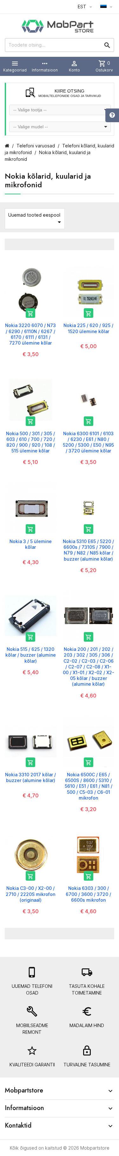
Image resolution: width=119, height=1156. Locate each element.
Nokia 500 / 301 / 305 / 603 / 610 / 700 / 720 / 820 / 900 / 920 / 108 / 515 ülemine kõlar (30, 442)
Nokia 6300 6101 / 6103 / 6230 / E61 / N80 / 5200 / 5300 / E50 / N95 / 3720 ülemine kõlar (88, 442)
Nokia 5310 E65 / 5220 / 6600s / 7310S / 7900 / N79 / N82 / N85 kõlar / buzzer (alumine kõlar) (88, 550)
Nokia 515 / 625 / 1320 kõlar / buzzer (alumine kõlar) (30, 654)
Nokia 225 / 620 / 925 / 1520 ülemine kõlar (88, 328)
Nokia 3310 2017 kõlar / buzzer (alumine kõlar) (30, 777)
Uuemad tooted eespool (35, 219)
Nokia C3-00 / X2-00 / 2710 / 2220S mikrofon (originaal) (30, 893)
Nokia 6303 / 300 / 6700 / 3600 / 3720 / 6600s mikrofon (88, 893)
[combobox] (60, 110)
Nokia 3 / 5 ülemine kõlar (31, 544)
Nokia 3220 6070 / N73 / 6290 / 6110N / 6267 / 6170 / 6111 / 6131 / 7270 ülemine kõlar (30, 334)
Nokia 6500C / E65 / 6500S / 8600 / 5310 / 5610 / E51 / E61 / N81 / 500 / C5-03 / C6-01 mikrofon (88, 786)
